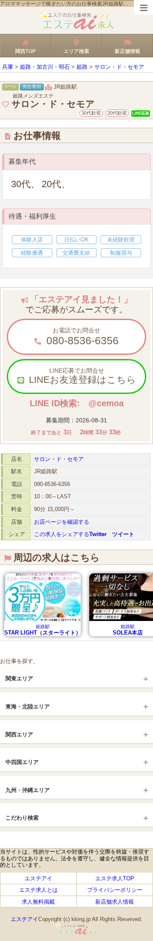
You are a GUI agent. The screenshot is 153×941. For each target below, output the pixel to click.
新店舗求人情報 (114, 901)
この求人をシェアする (84, 534)
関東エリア (19, 678)
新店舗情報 (127, 51)
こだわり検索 (22, 818)
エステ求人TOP (114, 878)
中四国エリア (22, 762)
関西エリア (19, 734)
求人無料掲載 (38, 901)
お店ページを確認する (61, 522)
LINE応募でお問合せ (81, 376)
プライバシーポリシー (114, 890)
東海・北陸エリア (28, 706)
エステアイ (38, 878)
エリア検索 (76, 51)
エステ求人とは (38, 890)
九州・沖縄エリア (28, 790)
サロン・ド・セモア (59, 459)
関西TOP (25, 51)
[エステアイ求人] (76, 28)
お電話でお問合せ (81, 336)
